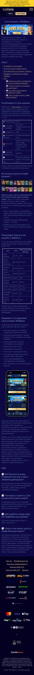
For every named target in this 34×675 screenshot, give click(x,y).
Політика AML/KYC (17, 567)
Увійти (10, 13)
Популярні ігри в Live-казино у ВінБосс (18, 71)
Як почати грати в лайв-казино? (15, 69)
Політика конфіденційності (17, 564)
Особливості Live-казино (13, 66)
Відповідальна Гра (21, 561)
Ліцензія (25, 570)
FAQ (5, 78)
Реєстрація (21, 13)
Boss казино (16, 107)
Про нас (9, 561)
